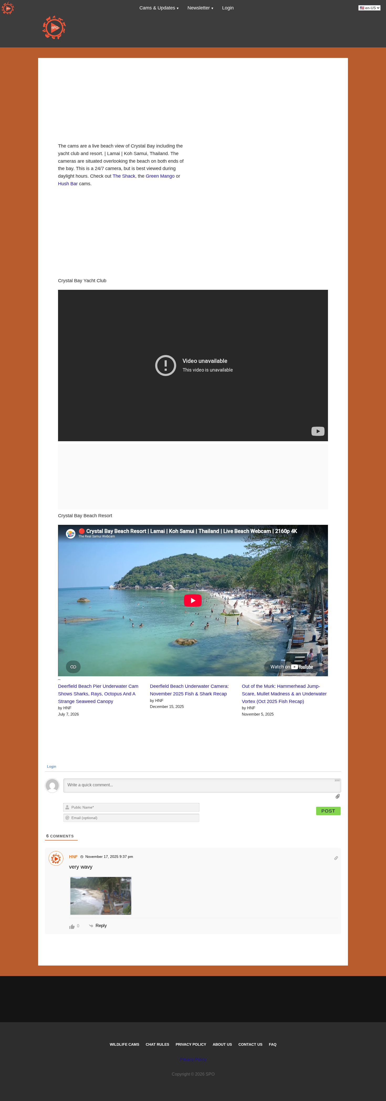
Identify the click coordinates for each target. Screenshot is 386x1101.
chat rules (157, 1044)
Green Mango (160, 176)
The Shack (124, 176)
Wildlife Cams (124, 1044)
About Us (222, 1044)
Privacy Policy (191, 1044)
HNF (73, 856)
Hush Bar (68, 183)
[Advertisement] (193, 94)
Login (51, 766)
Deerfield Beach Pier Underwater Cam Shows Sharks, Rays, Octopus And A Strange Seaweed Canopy (98, 694)
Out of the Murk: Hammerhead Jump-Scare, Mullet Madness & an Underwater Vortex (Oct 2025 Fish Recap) (284, 694)
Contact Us (250, 1044)
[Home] (7, 7)
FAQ (273, 1044)
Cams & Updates (157, 7)
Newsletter (198, 7)
